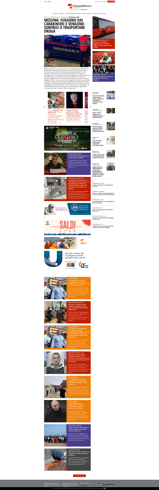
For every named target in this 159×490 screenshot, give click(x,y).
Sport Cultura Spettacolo (100, 13)
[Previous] (44, 106)
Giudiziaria (61, 13)
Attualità (55, 13)
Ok (104, 488)
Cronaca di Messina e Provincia (73, 13)
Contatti (103, 1)
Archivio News (79, 476)
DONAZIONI (111, 1)
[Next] (90, 106)
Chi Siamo (97, 1)
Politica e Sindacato (87, 13)
